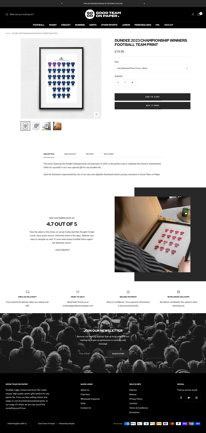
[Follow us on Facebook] (181, 398)
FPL (158, 25)
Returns (132, 394)
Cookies (133, 403)
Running (80, 25)
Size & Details (70, 154)
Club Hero (85, 394)
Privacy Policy (135, 399)
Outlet (168, 25)
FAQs (83, 403)
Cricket (66, 25)
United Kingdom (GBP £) (17, 424)
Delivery (90, 154)
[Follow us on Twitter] (189, 398)
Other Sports (109, 25)
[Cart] (199, 14)
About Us (85, 390)
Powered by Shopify (67, 424)
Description (49, 154)
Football (39, 25)
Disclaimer (109, 154)
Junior (126, 25)
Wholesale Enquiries (90, 399)
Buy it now (152, 105)
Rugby (53, 25)
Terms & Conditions (138, 408)
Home (8, 33)
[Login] (193, 14)
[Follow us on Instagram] (196, 398)
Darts (93, 25)
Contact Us (86, 408)
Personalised (143, 25)
